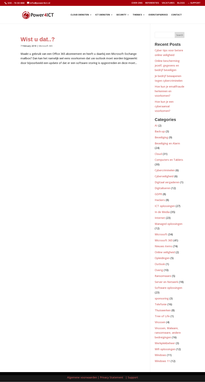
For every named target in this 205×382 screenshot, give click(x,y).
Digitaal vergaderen (167, 182)
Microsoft (161, 234)
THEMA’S (137, 15)
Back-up (160, 131)
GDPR (158, 194)
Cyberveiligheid (164, 176)
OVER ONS (136, 3)
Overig (159, 270)
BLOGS (181, 3)
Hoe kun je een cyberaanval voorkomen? (164, 106)
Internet (160, 218)
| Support (131, 377)
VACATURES (168, 3)
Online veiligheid (165, 252)
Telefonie (161, 304)
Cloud (158, 154)
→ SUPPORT (193, 3)
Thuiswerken (163, 310)
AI (156, 125)
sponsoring (162, 298)
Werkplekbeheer (165, 343)
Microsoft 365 (46, 45)
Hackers (160, 200)
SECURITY (121, 15)
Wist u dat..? (38, 39)
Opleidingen (162, 258)
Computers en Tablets (169, 160)
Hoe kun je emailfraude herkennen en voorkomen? (169, 91)
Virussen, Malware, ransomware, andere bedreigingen (168, 332)
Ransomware (163, 276)
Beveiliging (161, 137)
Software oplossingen (168, 288)
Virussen (160, 322)
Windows (160, 355)
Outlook (160, 264)
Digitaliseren (162, 188)
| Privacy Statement (111, 377)
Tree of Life (162, 316)
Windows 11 (162, 361)
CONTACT (176, 15)
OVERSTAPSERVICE (158, 15)
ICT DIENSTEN (102, 15)
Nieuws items (163, 246)
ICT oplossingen (165, 206)
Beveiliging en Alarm (167, 143)
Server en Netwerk (166, 282)
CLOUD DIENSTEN (80, 15)
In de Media (162, 212)
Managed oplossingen (168, 224)
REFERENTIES (152, 3)
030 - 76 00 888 (15, 2)
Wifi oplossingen (165, 349)
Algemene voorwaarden (82, 377)
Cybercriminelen (165, 170)
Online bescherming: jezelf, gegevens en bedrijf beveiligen (167, 65)
